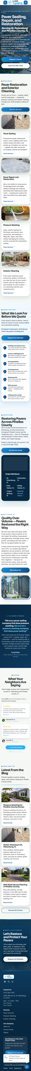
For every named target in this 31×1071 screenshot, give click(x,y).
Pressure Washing (9, 1016)
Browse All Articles (16, 910)
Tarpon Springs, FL (10, 493)
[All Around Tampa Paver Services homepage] (15, 3)
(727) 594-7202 (12, 445)
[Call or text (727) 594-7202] (5, 2)
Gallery (5, 1032)
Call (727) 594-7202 (15, 66)
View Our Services (15, 109)
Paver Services (8, 1013)
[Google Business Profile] (12, 981)
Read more (6, 714)
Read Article (7, 823)
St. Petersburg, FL (11, 480)
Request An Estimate (15, 338)
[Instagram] (8, 981)
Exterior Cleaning (9, 1019)
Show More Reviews (17, 747)
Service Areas (8, 1029)
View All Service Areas (20, 493)
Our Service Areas (15, 450)
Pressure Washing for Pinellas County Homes (13, 806)
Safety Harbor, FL (21, 487)
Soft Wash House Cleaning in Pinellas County (15, 885)
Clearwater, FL (21, 479)
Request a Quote (15, 59)
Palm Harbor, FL (10, 487)
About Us (6, 1026)
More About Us (15, 570)
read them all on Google (8, 701)
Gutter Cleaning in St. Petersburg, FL (13, 846)
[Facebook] (4, 981)
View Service (8, 153)
